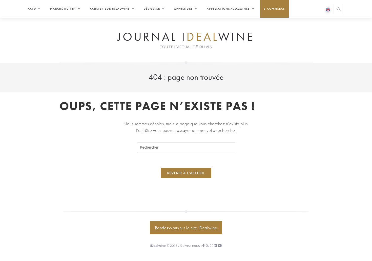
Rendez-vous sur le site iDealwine (186, 228)
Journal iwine (186, 37)
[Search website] (338, 10)
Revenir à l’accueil (186, 173)
